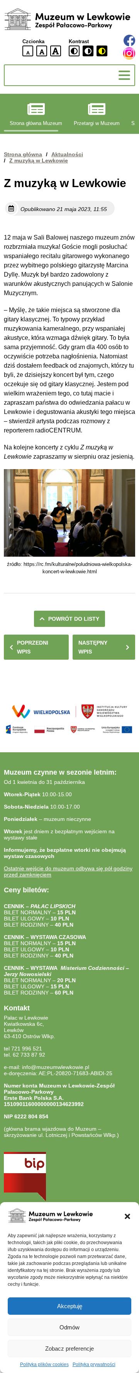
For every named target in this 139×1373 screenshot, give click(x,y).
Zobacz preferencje (69, 1348)
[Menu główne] (124, 75)
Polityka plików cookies (44, 1364)
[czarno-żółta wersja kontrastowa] (102, 51)
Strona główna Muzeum (36, 123)
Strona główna (23, 154)
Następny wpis (92, 647)
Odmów (69, 1327)
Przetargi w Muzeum (97, 123)
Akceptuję (69, 1306)
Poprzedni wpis (32, 647)
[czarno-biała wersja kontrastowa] (88, 51)
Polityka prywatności (94, 1364)
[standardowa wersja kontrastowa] (74, 51)
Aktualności (67, 154)
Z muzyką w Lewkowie (38, 160)
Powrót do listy (73, 619)
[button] (127, 1216)
